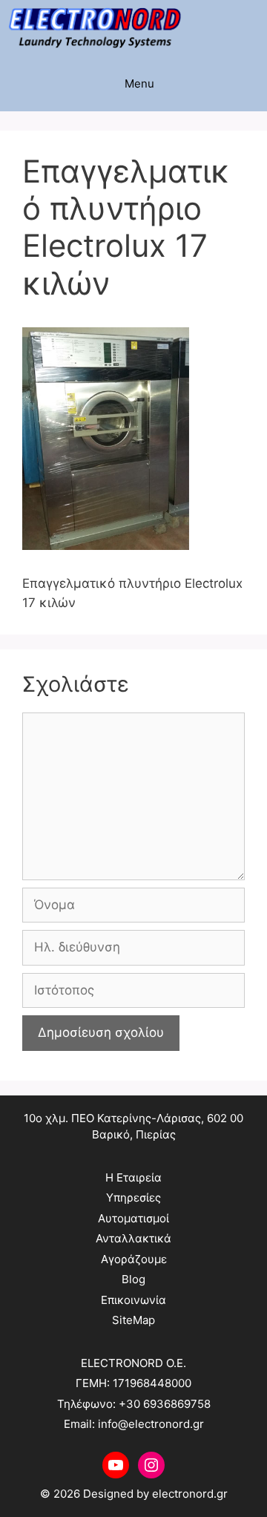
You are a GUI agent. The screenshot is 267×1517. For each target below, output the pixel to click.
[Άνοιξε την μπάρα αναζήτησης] (252, 28)
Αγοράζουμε (134, 1259)
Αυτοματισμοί (133, 1218)
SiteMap (133, 1320)
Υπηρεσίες (133, 1197)
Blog (133, 1279)
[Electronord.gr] (94, 28)
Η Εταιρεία (133, 1177)
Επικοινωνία (133, 1300)
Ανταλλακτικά (133, 1238)
